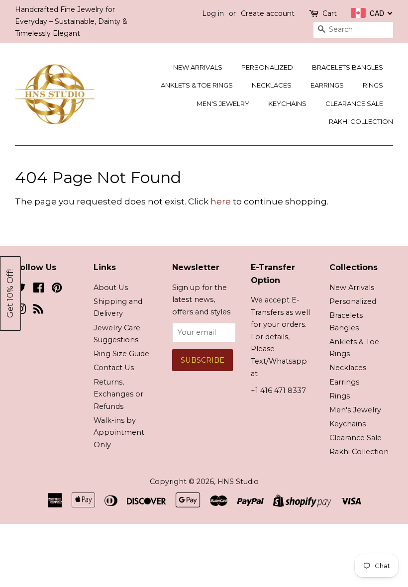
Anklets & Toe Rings (197, 85)
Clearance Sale (354, 103)
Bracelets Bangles (347, 67)
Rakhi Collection (361, 121)
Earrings (327, 85)
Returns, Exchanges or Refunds (118, 394)
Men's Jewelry (223, 103)
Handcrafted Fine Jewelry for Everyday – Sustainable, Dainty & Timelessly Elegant (71, 21)
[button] (10, 293)
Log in (213, 13)
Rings (373, 85)
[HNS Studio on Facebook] (38, 289)
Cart (329, 13)
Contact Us (114, 367)
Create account (268, 13)
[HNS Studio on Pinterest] (56, 289)
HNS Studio (238, 481)
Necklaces (272, 85)
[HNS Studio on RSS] (38, 310)
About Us (111, 287)
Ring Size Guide (121, 353)
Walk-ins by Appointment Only (119, 432)
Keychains (287, 103)
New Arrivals (197, 67)
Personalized (267, 67)
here (220, 201)
